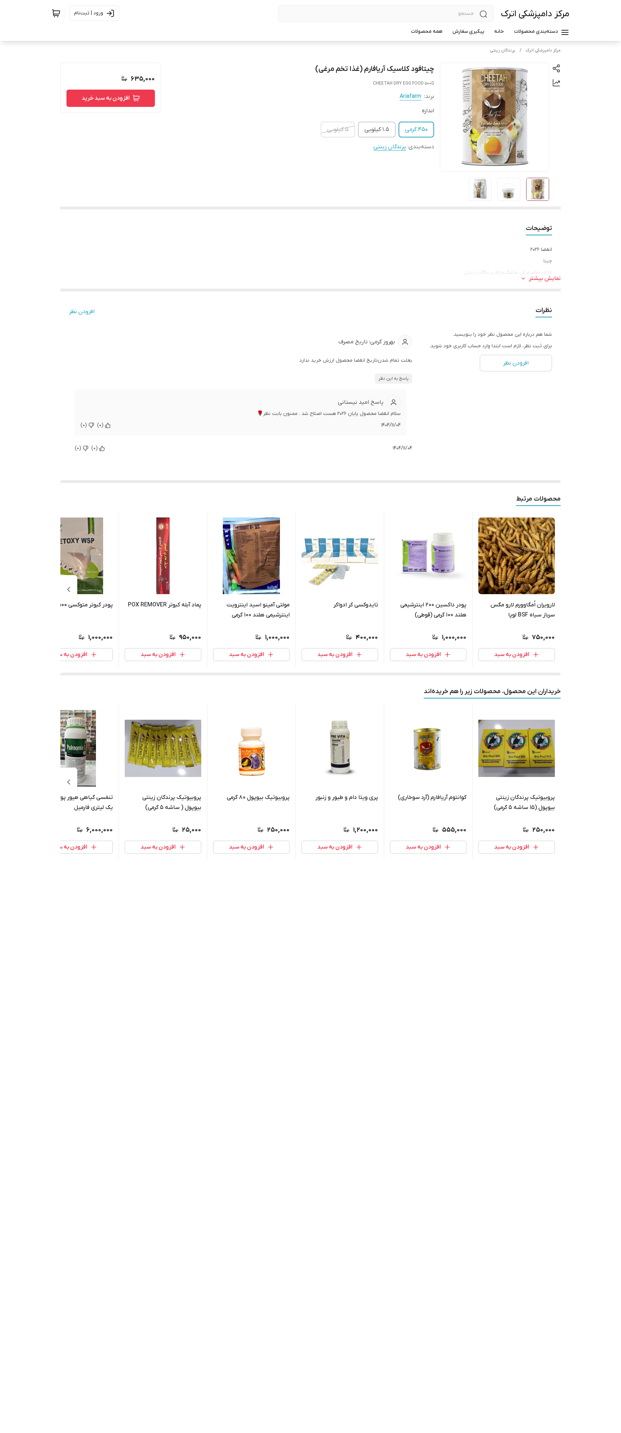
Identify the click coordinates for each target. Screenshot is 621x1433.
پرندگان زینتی (502, 50)
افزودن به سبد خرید (106, 98)
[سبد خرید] (56, 13)
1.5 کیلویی (376, 129)
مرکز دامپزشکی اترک (535, 14)
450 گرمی (416, 129)
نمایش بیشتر (545, 278)
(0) (100, 425)
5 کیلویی (338, 129)
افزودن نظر (82, 311)
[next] (68, 589)
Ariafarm (410, 96)
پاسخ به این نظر (393, 378)
